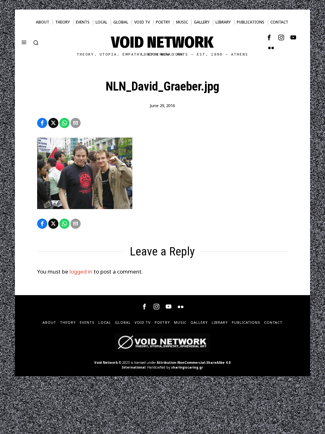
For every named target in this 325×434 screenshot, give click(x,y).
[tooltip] (269, 37)
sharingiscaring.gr (187, 367)
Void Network (106, 362)
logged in (81, 271)
